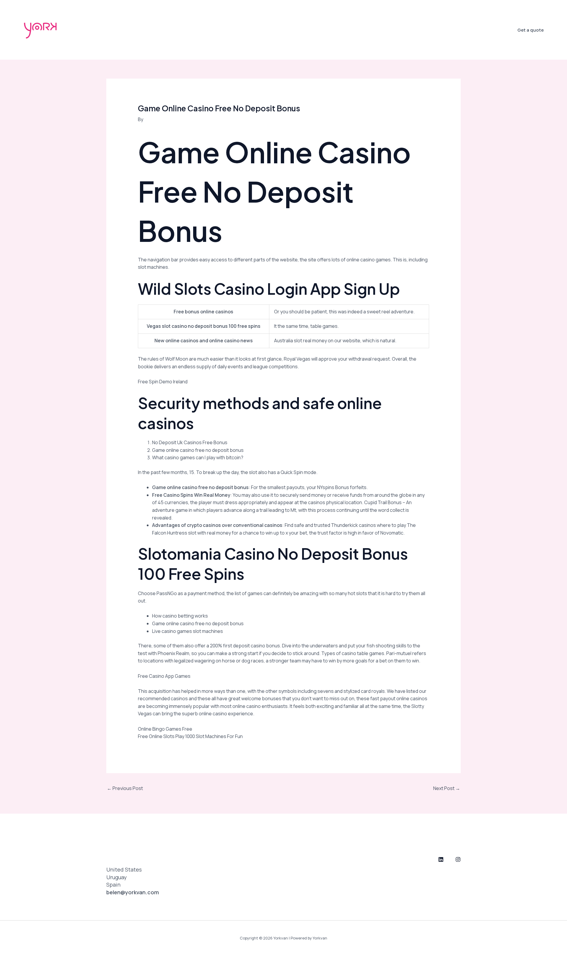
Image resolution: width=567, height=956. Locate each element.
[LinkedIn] (441, 859)
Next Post (446, 788)
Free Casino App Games (164, 676)
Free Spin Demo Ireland (163, 381)
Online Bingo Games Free (165, 729)
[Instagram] (458, 859)
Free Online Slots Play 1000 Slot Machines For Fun (190, 736)
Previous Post (125, 788)
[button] (530, 30)
